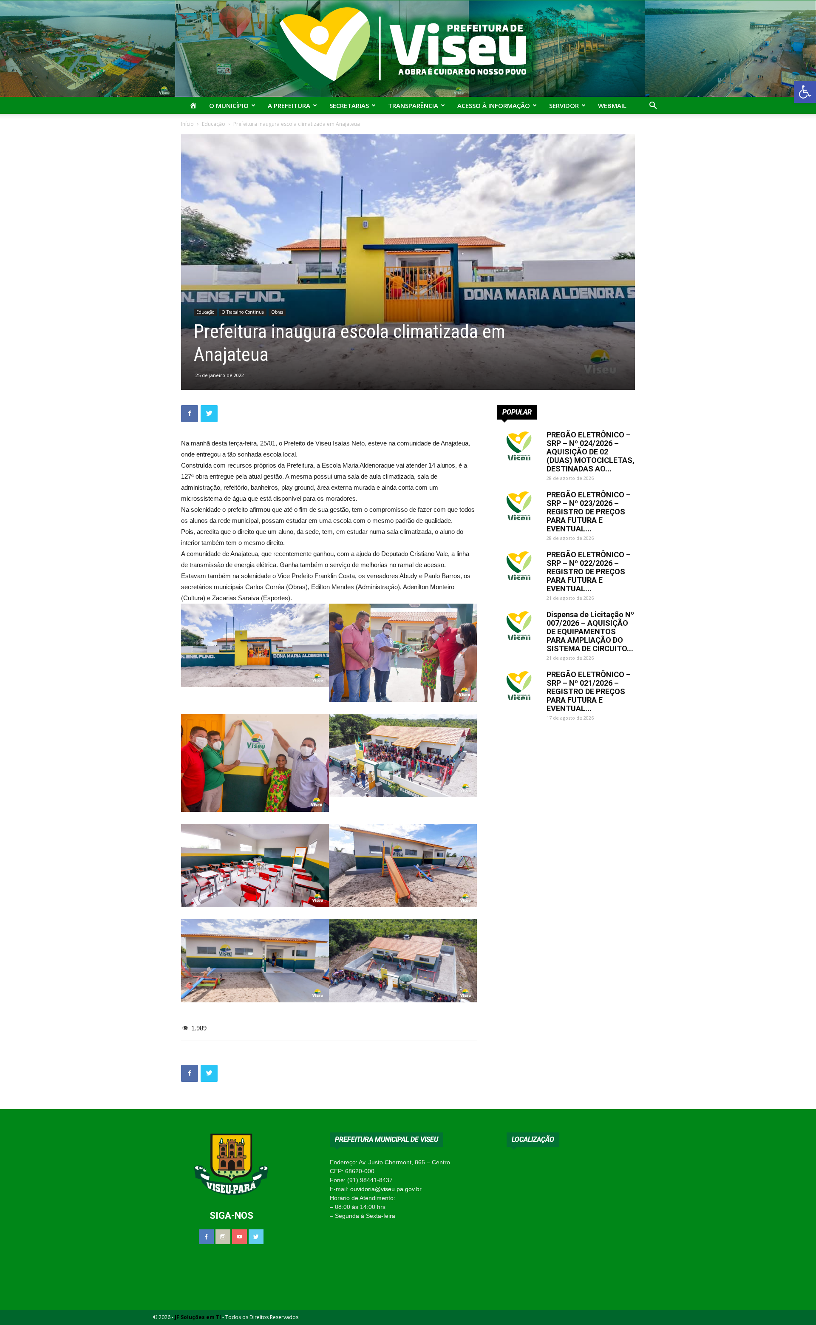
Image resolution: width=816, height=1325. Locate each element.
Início (187, 124)
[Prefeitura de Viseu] (408, 48)
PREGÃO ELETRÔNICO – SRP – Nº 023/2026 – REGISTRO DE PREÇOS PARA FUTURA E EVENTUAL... (589, 511)
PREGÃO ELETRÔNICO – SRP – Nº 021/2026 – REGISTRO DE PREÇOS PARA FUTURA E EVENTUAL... (589, 691)
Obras (277, 312)
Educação (213, 124)
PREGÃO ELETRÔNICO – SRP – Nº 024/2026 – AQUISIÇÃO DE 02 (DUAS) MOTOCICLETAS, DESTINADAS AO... (591, 451)
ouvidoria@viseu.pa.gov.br (386, 1189)
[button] (805, 92)
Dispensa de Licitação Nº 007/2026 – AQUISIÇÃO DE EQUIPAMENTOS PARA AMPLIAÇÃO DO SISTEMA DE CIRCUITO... (590, 631)
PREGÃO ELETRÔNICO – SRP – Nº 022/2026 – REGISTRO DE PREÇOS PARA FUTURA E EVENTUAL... (589, 571)
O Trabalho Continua (242, 312)
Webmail (612, 105)
